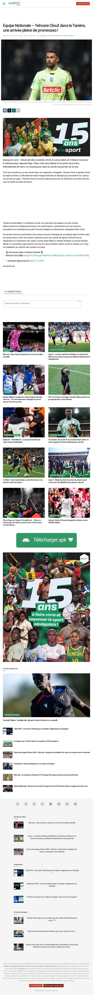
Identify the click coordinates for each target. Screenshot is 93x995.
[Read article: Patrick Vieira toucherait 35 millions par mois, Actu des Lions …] (18, 933)
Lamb (60, 966)
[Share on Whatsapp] (14, 110)
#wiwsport (27, 255)
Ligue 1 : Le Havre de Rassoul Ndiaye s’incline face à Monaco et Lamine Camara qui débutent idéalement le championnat (69, 356)
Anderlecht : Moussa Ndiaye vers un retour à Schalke (34, 764)
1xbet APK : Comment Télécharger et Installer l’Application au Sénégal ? (41, 729)
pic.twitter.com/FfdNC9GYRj (75, 255)
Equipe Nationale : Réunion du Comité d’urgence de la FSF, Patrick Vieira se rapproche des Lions (51, 786)
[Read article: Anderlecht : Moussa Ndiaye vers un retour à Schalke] (8, 766)
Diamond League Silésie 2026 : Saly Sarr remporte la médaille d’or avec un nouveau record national (52, 752)
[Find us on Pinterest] (75, 804)
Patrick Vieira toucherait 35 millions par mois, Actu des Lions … (52, 931)
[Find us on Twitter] (34, 804)
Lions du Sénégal (37, 966)
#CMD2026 (56, 255)
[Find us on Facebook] (26, 804)
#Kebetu (46, 255)
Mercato (8, 350)
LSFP (20, 971)
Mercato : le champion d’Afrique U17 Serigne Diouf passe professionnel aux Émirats (46, 775)
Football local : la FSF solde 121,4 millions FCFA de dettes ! (36, 741)
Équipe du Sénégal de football (14, 966)
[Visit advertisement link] (46, 137)
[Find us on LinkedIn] (67, 804)
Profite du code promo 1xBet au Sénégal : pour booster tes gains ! (52, 897)
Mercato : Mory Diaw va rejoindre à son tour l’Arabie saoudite (51, 823)
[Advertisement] (47, 13)
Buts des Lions (11, 475)
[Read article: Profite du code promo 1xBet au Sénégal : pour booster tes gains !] (18, 899)
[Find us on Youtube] (50, 804)
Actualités (21, 968)
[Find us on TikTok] (59, 804)
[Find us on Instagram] (42, 804)
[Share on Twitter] (9, 110)
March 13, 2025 (36, 261)
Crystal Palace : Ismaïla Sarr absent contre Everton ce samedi (30, 720)
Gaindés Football (67, 35)
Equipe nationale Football (50, 35)
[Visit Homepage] (14, 3)
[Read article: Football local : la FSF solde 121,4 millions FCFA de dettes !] (8, 743)
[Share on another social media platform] (18, 110)
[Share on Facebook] (5, 110)
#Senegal (37, 255)
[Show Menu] (4, 3)
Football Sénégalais (50, 966)
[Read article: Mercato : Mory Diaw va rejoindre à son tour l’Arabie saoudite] (24, 337)
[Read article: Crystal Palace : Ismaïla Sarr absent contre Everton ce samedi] (46, 695)
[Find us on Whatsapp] (17, 804)
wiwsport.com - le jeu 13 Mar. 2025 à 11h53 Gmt (19, 35)
